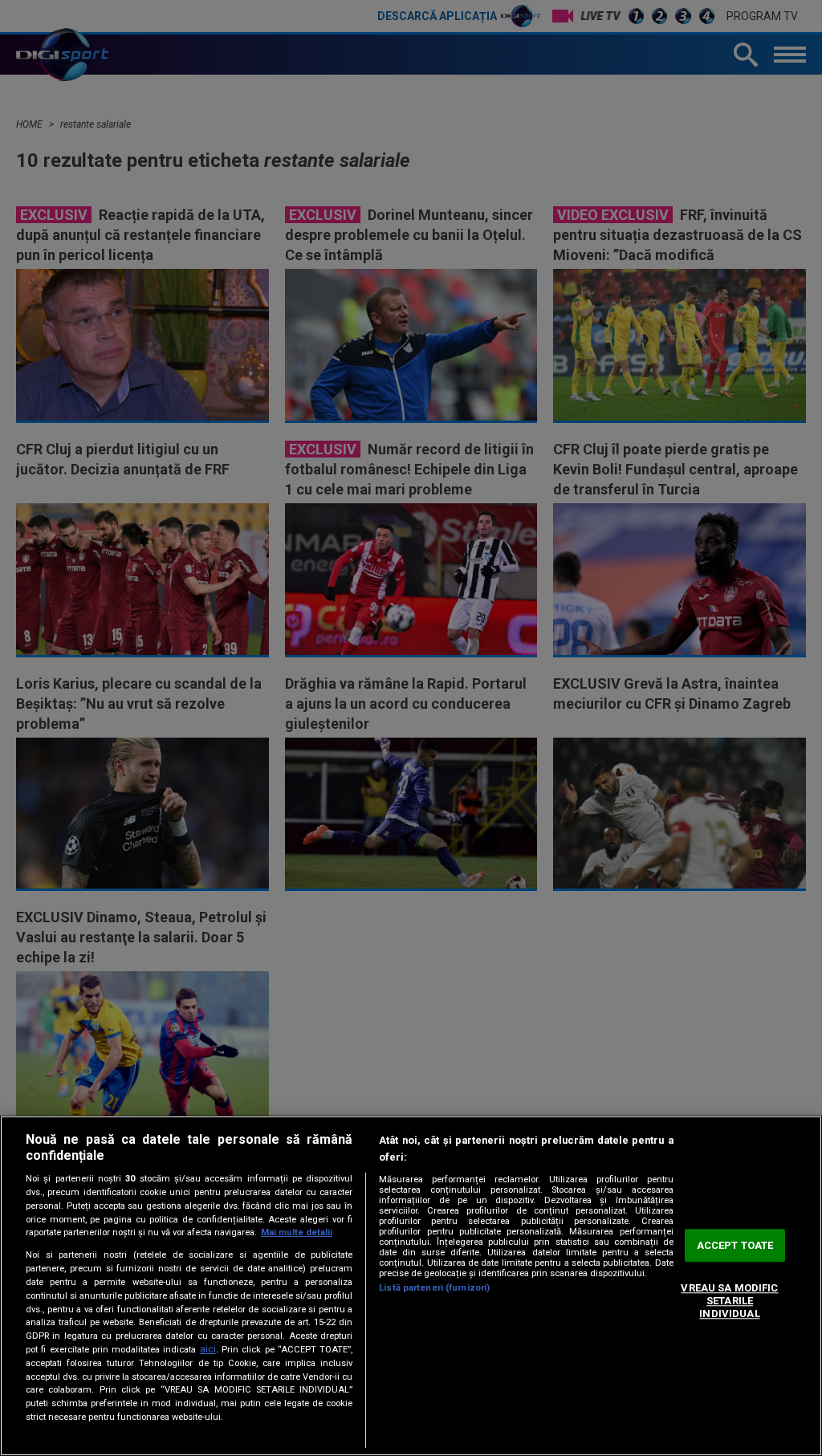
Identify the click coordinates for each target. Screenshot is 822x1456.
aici (208, 1349)
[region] (411, 1286)
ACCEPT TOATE (735, 1245)
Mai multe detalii (296, 1232)
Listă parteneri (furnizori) (434, 1288)
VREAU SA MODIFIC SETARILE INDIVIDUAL (729, 1301)
